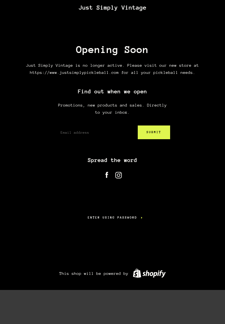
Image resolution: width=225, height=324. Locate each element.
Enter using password (112, 217)
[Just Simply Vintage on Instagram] (118, 174)
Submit (154, 132)
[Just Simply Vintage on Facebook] (106, 174)
